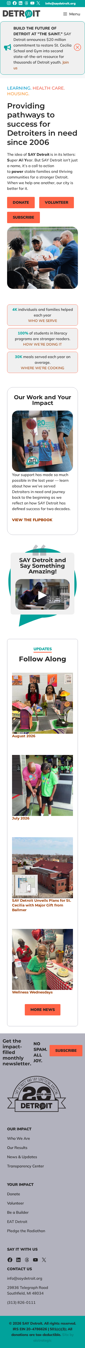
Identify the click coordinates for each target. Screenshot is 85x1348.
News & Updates (22, 1156)
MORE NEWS (42, 1009)
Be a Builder (18, 1212)
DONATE (21, 202)
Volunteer (15, 1203)
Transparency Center (25, 1166)
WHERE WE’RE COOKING (42, 368)
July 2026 (21, 818)
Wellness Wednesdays (32, 992)
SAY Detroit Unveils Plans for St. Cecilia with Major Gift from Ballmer (41, 905)
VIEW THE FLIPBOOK (32, 520)
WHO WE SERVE (42, 320)
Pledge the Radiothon (26, 1230)
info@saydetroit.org (60, 3)
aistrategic (42, 1340)
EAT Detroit (17, 1221)
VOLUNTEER (56, 202)
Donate (13, 1194)
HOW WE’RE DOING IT (42, 344)
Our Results (17, 1147)
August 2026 (23, 736)
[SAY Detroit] (21, 14)
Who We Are (18, 1138)
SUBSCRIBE (23, 217)
